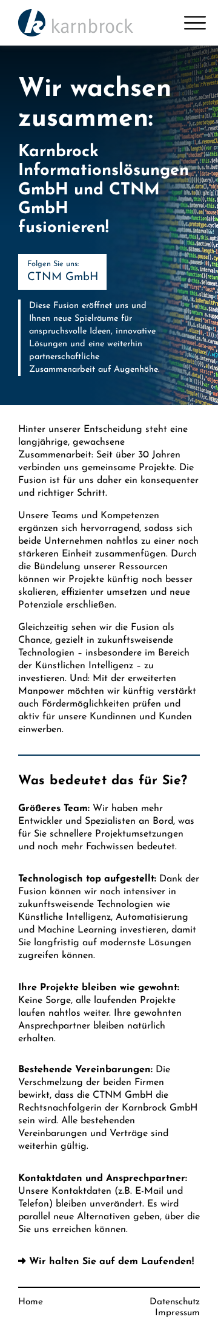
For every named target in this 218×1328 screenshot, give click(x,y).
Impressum (177, 1313)
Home (30, 1302)
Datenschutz (175, 1302)
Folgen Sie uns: (62, 271)
